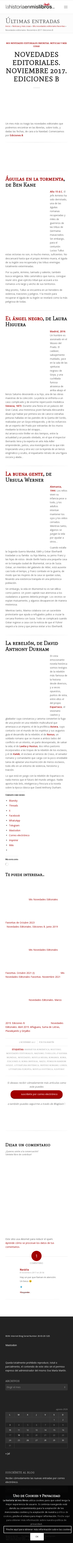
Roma (63, 1057)
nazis (42, 1061)
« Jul (7, 1453)
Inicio (7, 26)
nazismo (39, 1053)
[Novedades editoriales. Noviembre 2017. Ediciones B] (36, 106)
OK (37, 1536)
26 (28, 1440)
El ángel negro (24, 318)
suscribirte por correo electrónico (37, 1094)
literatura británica (26, 1065)
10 (10, 1430)
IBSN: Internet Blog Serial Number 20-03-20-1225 (27, 1336)
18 (19, 1435)
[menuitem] (58, 7)
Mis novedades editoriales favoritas (49, 26)
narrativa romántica (36, 1049)
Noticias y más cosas (21, 26)
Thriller (50, 1053)
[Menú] (66, 7)
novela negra (40, 1057)
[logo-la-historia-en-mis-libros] (30, 7)
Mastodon (11, 1345)
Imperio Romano (49, 1065)
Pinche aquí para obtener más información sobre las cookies (38, 1529)
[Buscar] (58, 7)
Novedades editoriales (19, 1053)
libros (63, 1065)
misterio (55, 1049)
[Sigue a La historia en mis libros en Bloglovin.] (36, 1123)
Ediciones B (13, 1061)
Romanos (54, 1057)
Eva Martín (48, 1042)
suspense (59, 1069)
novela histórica (42, 1069)
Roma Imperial (29, 1061)
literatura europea (19, 1069)
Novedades (24, 1057)
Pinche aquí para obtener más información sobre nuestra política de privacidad (38, 1520)
